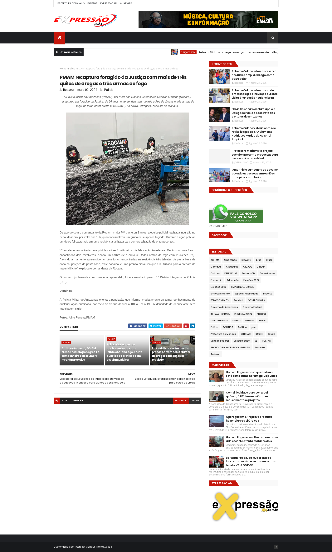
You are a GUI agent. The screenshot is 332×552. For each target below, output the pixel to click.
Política (242, 327)
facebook (181, 400)
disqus (195, 400)
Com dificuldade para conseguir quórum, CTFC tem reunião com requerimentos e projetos (247, 396)
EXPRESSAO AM (108, 3)
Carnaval (216, 266)
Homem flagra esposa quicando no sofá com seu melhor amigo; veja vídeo (251, 374)
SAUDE (259, 334)
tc (256, 340)
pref (253, 327)
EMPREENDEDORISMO (243, 287)
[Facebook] (272, 3)
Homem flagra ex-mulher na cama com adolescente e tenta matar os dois (252, 439)
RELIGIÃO (246, 334)
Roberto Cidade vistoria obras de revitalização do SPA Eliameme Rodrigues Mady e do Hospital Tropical (254, 133)
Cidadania (232, 266)
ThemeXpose (104, 546)
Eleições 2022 (251, 280)
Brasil (269, 260)
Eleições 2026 (176, 52)
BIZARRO (246, 260)
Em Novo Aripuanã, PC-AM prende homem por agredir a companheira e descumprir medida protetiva (80, 354)
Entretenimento (220, 293)
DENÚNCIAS (230, 273)
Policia (71, 68)
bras (258, 260)
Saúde (271, 334)
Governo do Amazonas (224, 307)
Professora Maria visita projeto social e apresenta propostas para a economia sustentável (255, 154)
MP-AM (236, 320)
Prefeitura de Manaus (223, 334)
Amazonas (230, 260)
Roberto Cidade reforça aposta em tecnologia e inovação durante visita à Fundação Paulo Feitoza (254, 94)
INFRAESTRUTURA (220, 313)
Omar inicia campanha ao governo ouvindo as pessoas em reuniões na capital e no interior (255, 173)
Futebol (238, 300)
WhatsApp (126, 3)
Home (63, 68)
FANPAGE (92, 3)
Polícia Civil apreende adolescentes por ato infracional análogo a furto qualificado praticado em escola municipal (124, 352)
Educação (233, 280)
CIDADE (247, 266)
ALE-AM (215, 260)
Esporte (267, 293)
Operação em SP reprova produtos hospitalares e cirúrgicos (249, 419)
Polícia (214, 327)
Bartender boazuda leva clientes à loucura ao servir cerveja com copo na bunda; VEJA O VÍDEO (251, 461)
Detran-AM (248, 273)
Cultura (215, 273)
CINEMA (261, 266)
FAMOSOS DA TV (220, 300)
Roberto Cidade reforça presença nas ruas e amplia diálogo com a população (239, 52)
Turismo (215, 354)
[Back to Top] (276, 547)
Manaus (261, 313)
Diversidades (267, 273)
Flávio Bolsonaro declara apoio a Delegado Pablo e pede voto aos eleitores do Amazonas (253, 112)
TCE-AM (266, 340)
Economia (216, 280)
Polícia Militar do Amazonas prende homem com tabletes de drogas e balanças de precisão (171, 354)
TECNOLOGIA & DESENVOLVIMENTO (230, 347)
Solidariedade (242, 340)
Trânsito (260, 347)
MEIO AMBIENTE (219, 320)
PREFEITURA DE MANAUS (71, 3)
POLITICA (228, 327)
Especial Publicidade (246, 293)
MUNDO (249, 320)
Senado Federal (220, 340)
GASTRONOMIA (256, 300)
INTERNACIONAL (243, 313)
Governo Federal (252, 307)
